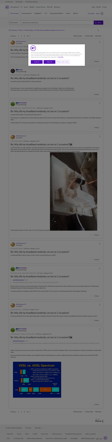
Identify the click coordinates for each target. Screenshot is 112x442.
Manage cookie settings (62, 61)
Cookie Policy (60, 57)
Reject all (49, 61)
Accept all (36, 61)
